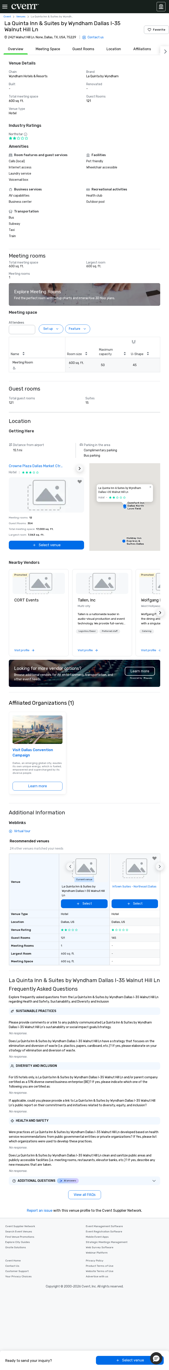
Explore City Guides (17, 1242)
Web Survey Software (99, 1247)
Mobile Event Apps (97, 1236)
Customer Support (17, 1271)
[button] (30, 328)
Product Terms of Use (99, 1265)
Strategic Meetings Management (106, 1242)
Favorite (159, 29)
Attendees (16, 323)
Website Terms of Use (99, 1271)
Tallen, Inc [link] (87, 600)
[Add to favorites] (79, 481)
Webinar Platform (97, 1252)
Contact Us (12, 1265)
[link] (39, 583)
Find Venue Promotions (19, 1236)
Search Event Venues (18, 1231)
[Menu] (5, 6)
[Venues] (161, 6)
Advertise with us (97, 1276)
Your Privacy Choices (18, 1276)
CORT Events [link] (26, 600)
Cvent (7, 16)
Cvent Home (13, 1260)
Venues (21, 16)
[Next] (164, 50)
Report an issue (39, 1210)
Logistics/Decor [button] (87, 631)
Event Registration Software (104, 1231)
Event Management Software (104, 1226)
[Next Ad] (79, 468)
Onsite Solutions (15, 1247)
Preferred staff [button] (110, 631)
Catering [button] (146, 631)
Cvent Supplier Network (20, 1226)
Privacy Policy (94, 1260)
